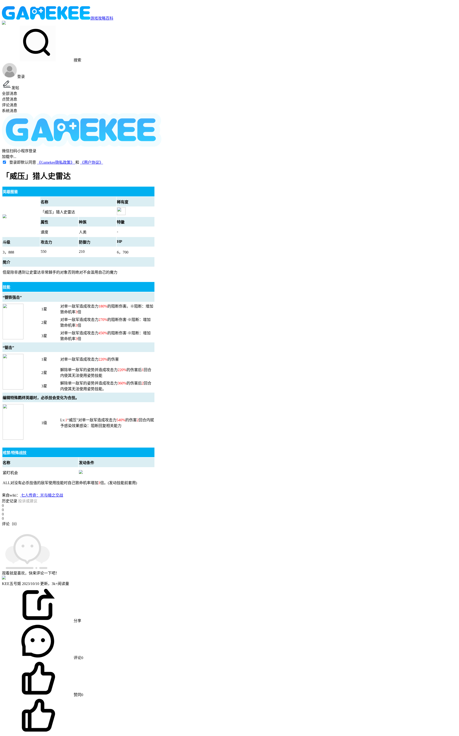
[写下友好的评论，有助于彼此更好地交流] (110, 528)
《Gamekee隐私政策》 (56, 162)
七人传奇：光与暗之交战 (41, 495)
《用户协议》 (91, 162)
